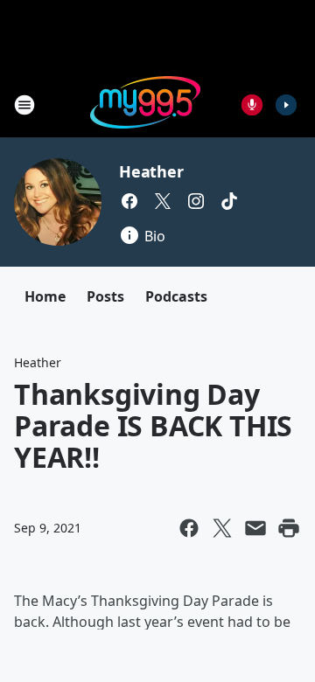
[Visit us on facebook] (129, 201)
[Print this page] (288, 528)
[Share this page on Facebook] (189, 528)
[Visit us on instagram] (196, 201)
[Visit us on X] (162, 201)
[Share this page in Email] (255, 528)
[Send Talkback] (252, 104)
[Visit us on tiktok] (229, 201)
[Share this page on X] (222, 528)
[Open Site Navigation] (24, 104)
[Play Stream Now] (286, 104)
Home (45, 296)
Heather (151, 171)
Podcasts (176, 296)
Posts (105, 296)
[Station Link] (145, 104)
